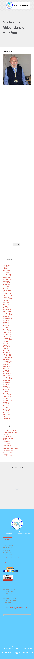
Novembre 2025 (7, 276)
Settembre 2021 (7, 361)
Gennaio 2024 (7, 311)
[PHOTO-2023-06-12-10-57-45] (7, 196)
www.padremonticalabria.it (10, 596)
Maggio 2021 (6, 368)
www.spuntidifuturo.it (8, 593)
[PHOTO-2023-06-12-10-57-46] (7, 206)
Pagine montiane (7, 452)
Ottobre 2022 (6, 338)
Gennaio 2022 (7, 354)
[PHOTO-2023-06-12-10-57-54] (17, 216)
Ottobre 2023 (6, 316)
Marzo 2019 (6, 405)
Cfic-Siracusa (6, 443)
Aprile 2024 (6, 306)
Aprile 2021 (6, 370)
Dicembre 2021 (7, 356)
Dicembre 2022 (7, 334)
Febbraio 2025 (7, 290)
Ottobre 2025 (6, 277)
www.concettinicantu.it (9, 595)
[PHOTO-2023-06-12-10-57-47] (17, 206)
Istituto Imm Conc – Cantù (10, 448)
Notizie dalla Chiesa (8, 450)
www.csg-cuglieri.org (9, 589)
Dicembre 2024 (7, 293)
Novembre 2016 (7, 416)
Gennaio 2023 (7, 332)
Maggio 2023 (6, 325)
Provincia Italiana (21, 647)
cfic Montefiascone (8, 438)
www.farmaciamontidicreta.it (10, 600)
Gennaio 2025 (7, 292)
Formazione (6, 447)
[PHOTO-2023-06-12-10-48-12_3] (17, 175)
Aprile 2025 (6, 286)
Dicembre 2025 (7, 274)
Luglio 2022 (6, 343)
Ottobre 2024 (6, 297)
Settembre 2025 (7, 279)
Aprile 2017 (6, 411)
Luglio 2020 (6, 386)
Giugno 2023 (6, 324)
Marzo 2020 (6, 393)
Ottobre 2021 (6, 359)
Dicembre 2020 (7, 377)
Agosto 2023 (6, 320)
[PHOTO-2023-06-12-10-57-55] (17, 226)
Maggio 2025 (6, 284)
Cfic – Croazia (7, 436)
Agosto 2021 (6, 363)
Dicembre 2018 (7, 407)
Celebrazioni (6, 434)
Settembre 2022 (7, 340)
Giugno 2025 (6, 283)
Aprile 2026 (6, 272)
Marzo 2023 (6, 329)
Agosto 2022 (6, 341)
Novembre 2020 (7, 379)
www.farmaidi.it (7, 602)
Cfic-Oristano (6, 441)
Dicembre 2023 (7, 313)
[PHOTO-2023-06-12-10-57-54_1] (7, 216)
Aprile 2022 (6, 348)
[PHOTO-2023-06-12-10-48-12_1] (17, 165)
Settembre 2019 (7, 400)
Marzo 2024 (6, 308)
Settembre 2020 (7, 382)
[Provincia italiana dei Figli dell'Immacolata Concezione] (18, 5)
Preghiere (5, 454)
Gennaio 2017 (7, 414)
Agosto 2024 (6, 300)
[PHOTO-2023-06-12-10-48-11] (7, 165)
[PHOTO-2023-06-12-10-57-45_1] (17, 185)
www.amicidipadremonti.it (10, 598)
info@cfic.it (10, 554)
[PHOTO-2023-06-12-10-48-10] (7, 226)
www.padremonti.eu (8, 591)
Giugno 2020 (6, 388)
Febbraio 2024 (7, 309)
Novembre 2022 (7, 336)
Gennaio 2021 (7, 375)
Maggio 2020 (6, 389)
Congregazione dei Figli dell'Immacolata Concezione (17, 648)
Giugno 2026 (6, 268)
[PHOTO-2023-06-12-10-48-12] (7, 185)
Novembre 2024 (7, 295)
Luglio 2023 (6, 322)
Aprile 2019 (6, 404)
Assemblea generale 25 (9, 431)
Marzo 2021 (6, 372)
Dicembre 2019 (7, 398)
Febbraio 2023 (7, 331)
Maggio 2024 (6, 304)
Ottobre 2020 (6, 380)
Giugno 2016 (6, 418)
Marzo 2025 (6, 288)
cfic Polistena (6, 440)
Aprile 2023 (6, 327)
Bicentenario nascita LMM (10, 432)
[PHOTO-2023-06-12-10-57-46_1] (17, 196)
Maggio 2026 (6, 270)
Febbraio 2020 (7, 395)
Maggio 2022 (6, 347)
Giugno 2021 (6, 366)
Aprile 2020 (6, 391)
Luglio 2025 (6, 281)
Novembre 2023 (7, 315)
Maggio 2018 (6, 409)
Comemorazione (7, 445)
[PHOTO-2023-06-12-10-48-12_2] (7, 175)
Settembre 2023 (7, 318)
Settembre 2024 (7, 299)
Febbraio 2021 (7, 373)
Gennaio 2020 (7, 396)
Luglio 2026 (6, 267)
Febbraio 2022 (7, 352)
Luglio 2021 (6, 364)
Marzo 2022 (6, 350)
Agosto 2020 (6, 384)
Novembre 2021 (7, 357)
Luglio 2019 (6, 402)
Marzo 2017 (6, 412)
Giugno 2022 (6, 345)
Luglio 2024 (6, 302)
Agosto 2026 (6, 265)
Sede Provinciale (7, 456)
